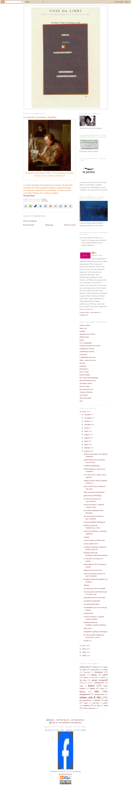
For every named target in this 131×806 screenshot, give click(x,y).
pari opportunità (85, 700)
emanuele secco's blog (87, 334)
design (105, 669)
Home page (49, 225)
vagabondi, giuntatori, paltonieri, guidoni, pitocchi (95, 548)
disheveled (87, 672)
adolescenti (84, 666)
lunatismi (83, 366)
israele (81, 686)
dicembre (87, 414)
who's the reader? (85, 398)
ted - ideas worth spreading (89, 377)
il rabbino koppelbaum (92, 465)
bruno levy (83, 328)
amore (105, 667)
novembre (88, 418)
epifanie (86, 585)
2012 (84, 411)
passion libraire (85, 375)
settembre (87, 424)
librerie (82, 691)
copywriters (95, 669)
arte (84, 669)
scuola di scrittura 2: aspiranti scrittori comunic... (94, 617)
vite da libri (84, 395)
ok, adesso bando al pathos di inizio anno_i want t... (94, 636)
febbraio (87, 448)
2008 (84, 655)
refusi (86, 703)
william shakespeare (89, 708)
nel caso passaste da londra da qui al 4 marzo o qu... (95, 593)
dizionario (99, 672)
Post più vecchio (70, 225)
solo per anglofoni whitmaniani (94, 522)
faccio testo (94, 677)
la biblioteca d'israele (87, 351)
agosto (86, 428)
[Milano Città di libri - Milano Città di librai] (65, 769)
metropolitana (99, 694)
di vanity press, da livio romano (95, 588)
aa (95, 253)
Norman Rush (29, 196)
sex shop (97, 705)
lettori (91, 685)
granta (82, 340)
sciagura (86, 537)
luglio (86, 431)
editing (94, 674)
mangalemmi (85, 694)
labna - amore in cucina (88, 360)
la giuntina (83, 354)
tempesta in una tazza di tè (93, 570)
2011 (84, 645)
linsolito (82, 363)
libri (97, 691)
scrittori (105, 703)
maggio (87, 438)
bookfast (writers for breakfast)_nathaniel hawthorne (95, 553)
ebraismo (83, 675)
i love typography (86, 343)
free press (83, 680)
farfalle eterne (84, 337)
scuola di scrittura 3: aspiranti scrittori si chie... (94, 505)
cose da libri (66, 11)
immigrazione (99, 682)
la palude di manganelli (92, 601)
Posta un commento (30, 221)
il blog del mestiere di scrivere (90, 345)
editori (105, 674)
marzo (86, 444)
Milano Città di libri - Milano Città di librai (65, 730)
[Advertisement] (65, 794)
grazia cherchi (88, 683)
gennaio (87, 451)
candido (82, 331)
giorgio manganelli (100, 680)
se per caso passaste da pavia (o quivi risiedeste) (94, 574)
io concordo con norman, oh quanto (39, 117)
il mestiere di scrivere (87, 348)
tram (106, 705)
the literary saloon (86, 383)
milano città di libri (90, 697)
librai (102, 688)
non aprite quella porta (91, 604)
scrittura (86, 705)
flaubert (103, 677)
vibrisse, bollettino (86, 392)
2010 (84, 649)
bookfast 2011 (89, 613)
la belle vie (87, 640)
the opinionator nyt (86, 389)
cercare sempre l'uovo (91, 543)
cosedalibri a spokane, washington (95, 631)
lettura (44, 201)
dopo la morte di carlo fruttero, (94, 492)
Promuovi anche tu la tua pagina (65, 771)
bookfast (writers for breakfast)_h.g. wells (92, 526)
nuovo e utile (84, 372)
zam (81, 401)
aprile (86, 441)
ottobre (87, 421)
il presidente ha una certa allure (94, 597)
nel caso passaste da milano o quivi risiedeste (94, 517)
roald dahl (95, 703)
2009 (84, 652)
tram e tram (87, 628)
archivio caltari (85, 325)
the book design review (88, 380)
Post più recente (28, 225)
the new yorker (85, 386)
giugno (87, 434)
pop (106, 700)
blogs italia (65, 774)
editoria (86, 677)
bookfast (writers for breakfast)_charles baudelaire (95, 623)
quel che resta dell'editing (92, 495)
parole (97, 700)
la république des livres (88, 357)
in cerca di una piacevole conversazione (92, 500)
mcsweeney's (84, 369)
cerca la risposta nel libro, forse (94, 540)
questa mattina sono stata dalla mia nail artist (94, 461)
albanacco (96, 667)
